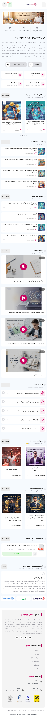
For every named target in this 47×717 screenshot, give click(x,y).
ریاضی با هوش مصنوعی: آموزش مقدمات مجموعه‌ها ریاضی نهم (26, 312)
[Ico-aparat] (30, 637)
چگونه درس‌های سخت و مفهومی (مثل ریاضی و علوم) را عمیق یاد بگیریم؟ (20, 171)
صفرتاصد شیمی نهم (11, 469)
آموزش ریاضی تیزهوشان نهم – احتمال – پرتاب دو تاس (29, 281)
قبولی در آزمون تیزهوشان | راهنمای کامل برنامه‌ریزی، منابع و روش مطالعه (20, 149)
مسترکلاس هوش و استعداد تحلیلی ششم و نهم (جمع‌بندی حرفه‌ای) (35, 518)
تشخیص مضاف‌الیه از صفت (37, 375)
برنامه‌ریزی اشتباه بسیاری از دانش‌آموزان (28, 393)
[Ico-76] (17, 637)
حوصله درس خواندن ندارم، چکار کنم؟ (28, 411)
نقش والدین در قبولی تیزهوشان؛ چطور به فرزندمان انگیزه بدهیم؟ (21, 160)
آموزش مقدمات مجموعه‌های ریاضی (27, 214)
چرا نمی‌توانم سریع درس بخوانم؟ (30, 420)
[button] (26, 135)
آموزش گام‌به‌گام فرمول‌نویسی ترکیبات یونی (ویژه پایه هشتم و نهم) (35, 123)
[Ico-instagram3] (21, 637)
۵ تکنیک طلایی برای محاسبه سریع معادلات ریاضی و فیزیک (11, 123)
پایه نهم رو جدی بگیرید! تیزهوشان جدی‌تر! (27, 402)
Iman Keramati (32, 714)
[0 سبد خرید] (10, 4)
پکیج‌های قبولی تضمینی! (11, 73)
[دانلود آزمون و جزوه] (43, 84)
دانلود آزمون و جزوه (35, 83)
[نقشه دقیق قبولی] (43, 75)
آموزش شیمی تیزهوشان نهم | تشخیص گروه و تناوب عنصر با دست (26, 344)
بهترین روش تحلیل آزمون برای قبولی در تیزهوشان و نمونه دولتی (21, 182)
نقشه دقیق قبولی (35, 73)
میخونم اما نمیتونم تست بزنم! (30, 429)
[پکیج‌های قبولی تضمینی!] (20, 75)
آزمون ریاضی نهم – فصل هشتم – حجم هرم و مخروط (22, 546)
